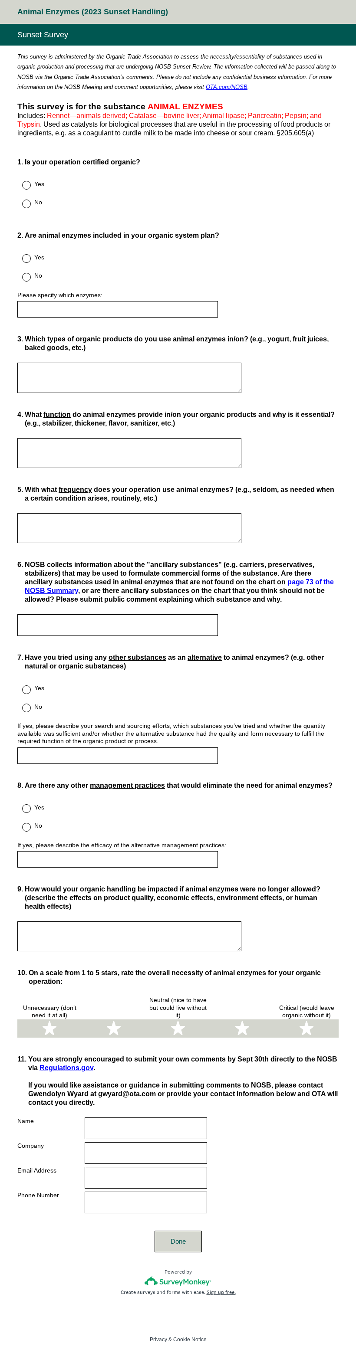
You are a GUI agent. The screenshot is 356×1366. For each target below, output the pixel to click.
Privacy (158, 1340)
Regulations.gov (66, 1067)
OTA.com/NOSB (226, 87)
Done (178, 1241)
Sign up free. (221, 1292)
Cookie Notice (190, 1340)
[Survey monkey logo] (178, 1281)
